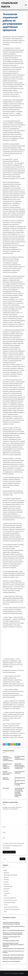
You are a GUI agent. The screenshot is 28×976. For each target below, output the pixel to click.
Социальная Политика (9, 902)
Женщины (6, 877)
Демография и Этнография (10, 875)
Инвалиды (6, 879)
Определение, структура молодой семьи (13, 955)
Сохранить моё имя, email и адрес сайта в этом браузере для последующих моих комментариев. (13, 845)
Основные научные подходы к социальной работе (20, 758)
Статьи (5, 904)
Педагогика (7, 888)
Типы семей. (6, 788)
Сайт (4, 837)
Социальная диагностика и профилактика (13, 948)
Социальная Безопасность (10, 900)
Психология (7, 893)
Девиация (6, 872)
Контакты (22, 973)
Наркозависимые (8, 886)
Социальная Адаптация (10, 897)
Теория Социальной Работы (11, 907)
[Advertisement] (14, 643)
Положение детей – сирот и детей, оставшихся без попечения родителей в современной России (20, 792)
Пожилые (6, 891)
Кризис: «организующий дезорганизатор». (14, 930)
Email (4, 832)
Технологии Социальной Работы (12, 909)
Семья (5, 895)
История (6, 881)
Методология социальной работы (11, 961)
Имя (4, 826)
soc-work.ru (16, 973)
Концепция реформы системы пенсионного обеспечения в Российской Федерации (13, 945)
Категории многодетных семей (11, 940)
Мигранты (6, 884)
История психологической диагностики (7, 773)
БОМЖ (5, 870)
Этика (5, 911)
